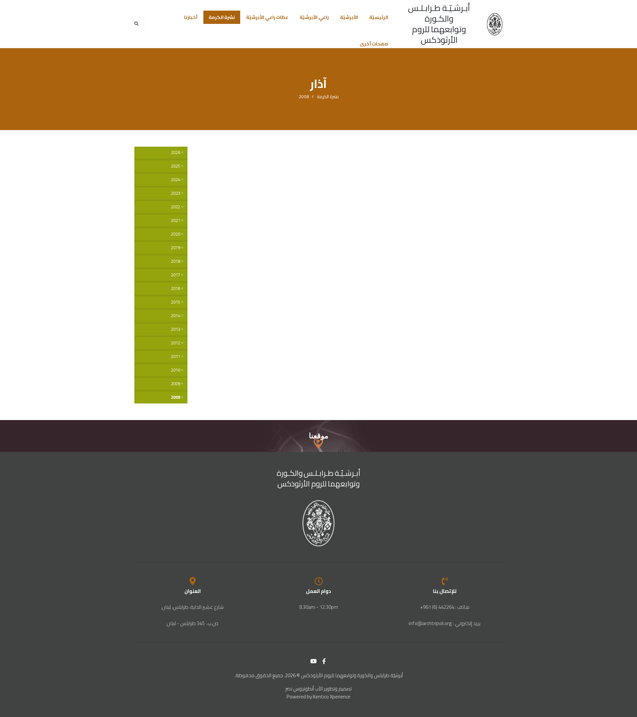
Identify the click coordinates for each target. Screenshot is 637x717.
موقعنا (318, 436)
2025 (175, 166)
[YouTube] (313, 661)
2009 (175, 384)
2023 (175, 193)
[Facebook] (324, 661)
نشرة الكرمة (222, 17)
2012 (175, 343)
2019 (175, 247)
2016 (175, 288)
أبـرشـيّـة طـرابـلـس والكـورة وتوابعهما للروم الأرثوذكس (439, 23)
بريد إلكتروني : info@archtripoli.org (444, 623)
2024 (175, 179)
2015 (175, 302)
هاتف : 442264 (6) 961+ (444, 607)
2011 (175, 356)
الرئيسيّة (378, 17)
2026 (175, 152)
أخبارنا (190, 17)
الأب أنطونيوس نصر (304, 688)
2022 (175, 207)
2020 (175, 234)
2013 (175, 329)
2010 (175, 370)
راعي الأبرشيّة (314, 17)
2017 (175, 275)
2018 (175, 261)
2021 (175, 220)
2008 (304, 96)
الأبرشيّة (349, 17)
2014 (175, 316)
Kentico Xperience (331, 696)
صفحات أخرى (374, 43)
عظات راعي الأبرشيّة (267, 17)
